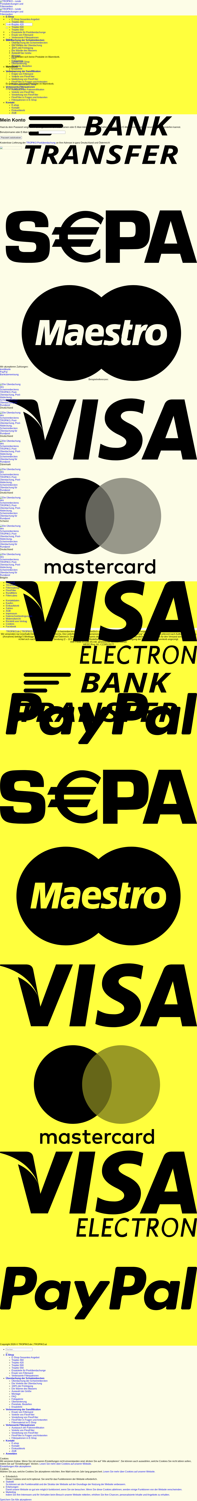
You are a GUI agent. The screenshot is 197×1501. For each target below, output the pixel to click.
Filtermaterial (12, 588)
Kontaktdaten (12, 600)
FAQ (14, 58)
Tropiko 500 (18, 27)
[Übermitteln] (7, 27)
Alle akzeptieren (23, 1466)
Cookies (10, 624)
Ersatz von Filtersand (22, 35)
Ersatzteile (17, 68)
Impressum (11, 613)
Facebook (11, 626)
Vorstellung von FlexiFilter (25, 79)
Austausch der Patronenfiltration (28, 89)
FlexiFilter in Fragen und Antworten (29, 81)
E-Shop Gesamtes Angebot (25, 19)
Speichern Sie (7, 1499)
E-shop (15, 105)
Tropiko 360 (18, 22)
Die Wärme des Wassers (24, 50)
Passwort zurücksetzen (11, 138)
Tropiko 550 (18, 29)
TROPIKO (11, 585)
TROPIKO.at (27, 631)
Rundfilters (11, 593)
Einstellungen (7, 1466)
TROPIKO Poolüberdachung (41, 142)
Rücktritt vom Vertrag (16, 621)
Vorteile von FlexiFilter (23, 76)
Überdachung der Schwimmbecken (25, 40)
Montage (16, 55)
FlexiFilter (11, 590)
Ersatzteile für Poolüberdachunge (29, 32)
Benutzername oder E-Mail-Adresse (19, 132)
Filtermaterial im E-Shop (24, 84)
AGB (14, 113)
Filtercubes (11, 595)
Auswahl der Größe (21, 53)
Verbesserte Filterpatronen (25, 37)
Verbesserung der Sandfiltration (23, 71)
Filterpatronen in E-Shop (24, 100)
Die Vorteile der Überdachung (27, 45)
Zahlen (9, 608)
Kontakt (10, 102)
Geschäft (10, 582)
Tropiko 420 (18, 24)
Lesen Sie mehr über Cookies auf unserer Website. (66, 1464)
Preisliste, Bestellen (22, 66)
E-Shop (10, 16)
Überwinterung (19, 63)
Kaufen (9, 603)
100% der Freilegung (22, 48)
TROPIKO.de (13, 631)
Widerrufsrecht (13, 618)
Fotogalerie (17, 61)
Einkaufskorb (18, 110)
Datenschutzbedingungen (19, 616)
